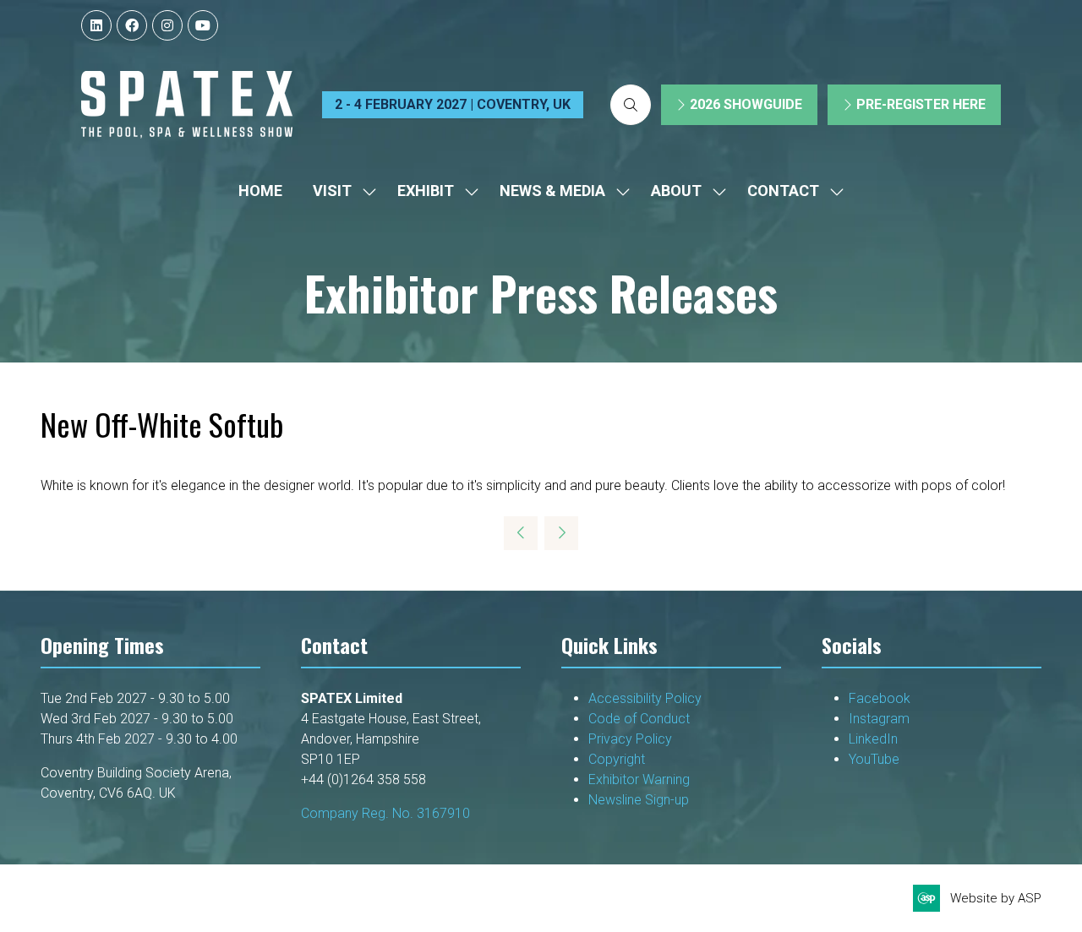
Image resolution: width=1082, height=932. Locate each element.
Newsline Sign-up (638, 800)
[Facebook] (132, 25)
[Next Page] (561, 533)
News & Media (552, 190)
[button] (630, 104)
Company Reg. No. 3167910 (385, 813)
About (676, 190)
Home (260, 190)
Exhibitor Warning (639, 779)
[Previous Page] (521, 533)
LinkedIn (873, 739)
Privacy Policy (631, 739)
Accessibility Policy (645, 698)
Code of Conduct (642, 719)
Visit (332, 190)
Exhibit (425, 190)
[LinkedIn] (96, 25)
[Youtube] (203, 25)
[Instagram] (167, 25)
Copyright (618, 759)
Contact (783, 190)
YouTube (874, 759)
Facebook (879, 698)
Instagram (879, 719)
